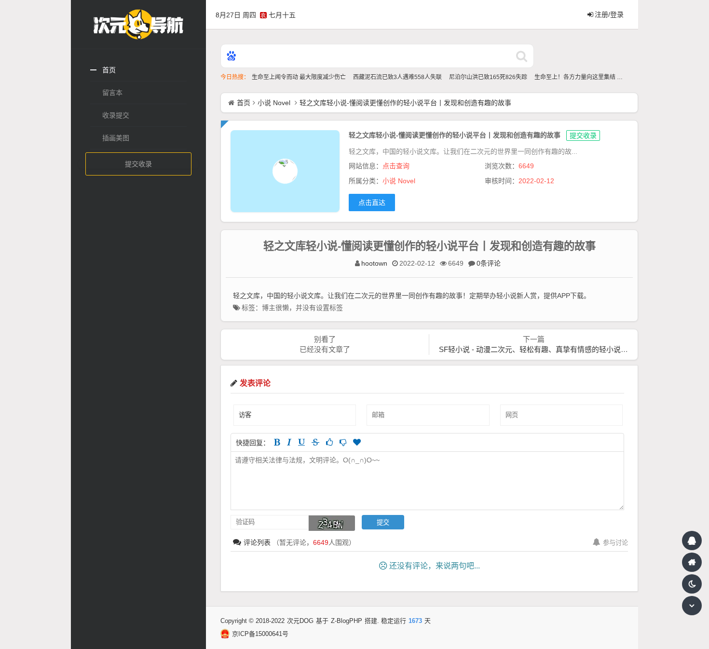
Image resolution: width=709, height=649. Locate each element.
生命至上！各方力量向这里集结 (575, 77)
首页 (109, 70)
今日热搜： (234, 77)
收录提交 (115, 115)
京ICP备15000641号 (260, 633)
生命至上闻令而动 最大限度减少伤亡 (299, 77)
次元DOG (300, 620)
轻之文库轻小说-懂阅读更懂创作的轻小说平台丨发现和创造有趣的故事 (405, 103)
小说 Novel (274, 103)
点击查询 (395, 166)
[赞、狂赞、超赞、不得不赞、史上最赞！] (357, 442)
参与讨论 (615, 542)
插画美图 (115, 138)
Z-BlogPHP (346, 620)
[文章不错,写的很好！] (329, 442)
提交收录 (138, 164)
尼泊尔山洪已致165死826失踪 (489, 77)
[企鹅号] (692, 540)
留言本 (112, 92)
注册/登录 (609, 14)
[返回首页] (692, 562)
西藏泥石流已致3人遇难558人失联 (398, 77)
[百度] (231, 57)
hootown (374, 263)
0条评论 (489, 263)
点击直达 (371, 202)
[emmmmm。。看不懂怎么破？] (343, 442)
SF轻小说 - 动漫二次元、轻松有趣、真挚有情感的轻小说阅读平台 (544, 349)
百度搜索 (522, 56)
